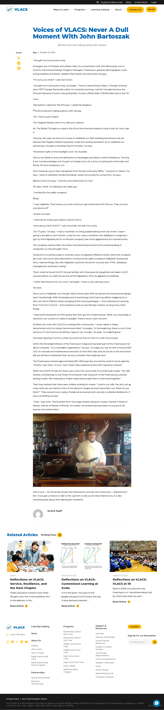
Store (34, 633)
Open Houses (37, 653)
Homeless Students (105, 677)
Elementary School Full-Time (72, 639)
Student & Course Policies (104, 648)
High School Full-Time (73, 662)
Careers (34, 646)
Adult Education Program (70, 670)
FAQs (98, 666)
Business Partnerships (37, 682)
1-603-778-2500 (17, 634)
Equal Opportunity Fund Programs (39, 663)
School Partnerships (40, 678)
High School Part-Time (71, 657)
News (13, 575)
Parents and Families (105, 637)
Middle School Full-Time (72, 651)
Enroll (151, 9)
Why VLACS (36, 649)
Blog (128, 2)
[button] (156, 703)
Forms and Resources (106, 659)
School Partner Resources (102, 642)
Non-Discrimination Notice (34, 699)
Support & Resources (111, 2)
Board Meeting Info (104, 673)
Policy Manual (102, 670)
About (118, 9)
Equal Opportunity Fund (39, 657)
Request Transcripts (105, 663)
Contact (134, 626)
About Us (36, 640)
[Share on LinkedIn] (18, 68)
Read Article (17, 606)
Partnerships (38, 672)
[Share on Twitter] (18, 58)
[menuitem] (135, 10)
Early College (69, 666)
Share (19, 53)
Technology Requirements (102, 654)
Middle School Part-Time (72, 645)
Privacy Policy (12, 699)
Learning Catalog (100, 9)
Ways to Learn (61, 9)
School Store (141, 2)
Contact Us (135, 9)
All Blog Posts (48, 535)
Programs (80, 9)
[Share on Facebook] (18, 63)
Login (154, 2)
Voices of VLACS (68, 575)
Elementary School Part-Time (72, 633)
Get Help (100, 633)
